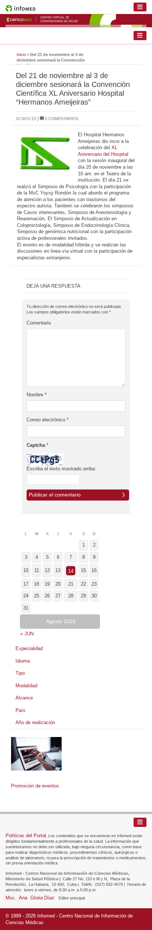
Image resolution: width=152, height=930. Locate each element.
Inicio (21, 54)
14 (70, 571)
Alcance (24, 698)
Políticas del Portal (26, 835)
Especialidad (29, 648)
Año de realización (35, 722)
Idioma (22, 661)
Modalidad (26, 685)
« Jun (27, 633)
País (20, 710)
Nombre (36, 394)
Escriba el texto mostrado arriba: (61, 468)
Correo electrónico (48, 419)
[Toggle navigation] (140, 7)
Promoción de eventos (35, 786)
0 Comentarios (61, 118)
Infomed (46, 916)
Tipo (20, 673)
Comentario (39, 323)
